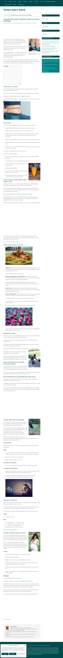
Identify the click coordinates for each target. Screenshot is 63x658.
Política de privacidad (28, 645)
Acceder (40, 654)
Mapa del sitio (47, 645)
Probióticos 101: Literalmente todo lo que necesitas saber (23, 305)
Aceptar (5, 653)
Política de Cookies (8, 656)
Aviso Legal (19, 656)
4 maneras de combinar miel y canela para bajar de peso (20, 581)
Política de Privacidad (14, 656)
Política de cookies (35, 645)
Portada (4, 15)
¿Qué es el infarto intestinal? (50, 46)
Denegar (13, 653)
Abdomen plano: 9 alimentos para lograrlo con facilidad (20, 194)
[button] (24, 645)
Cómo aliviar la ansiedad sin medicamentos (52, 41)
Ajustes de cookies (42, 645)
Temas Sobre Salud (14, 9)
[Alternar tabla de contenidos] (19, 83)
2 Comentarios (34, 23)
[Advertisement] (21, 31)
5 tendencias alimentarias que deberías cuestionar (19, 96)
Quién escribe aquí (45, 70)
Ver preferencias (21, 653)
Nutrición (8, 15)
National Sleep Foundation (12, 529)
